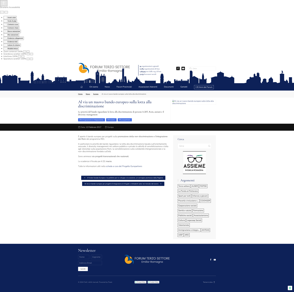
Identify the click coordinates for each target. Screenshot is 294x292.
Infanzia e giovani (200, 196)
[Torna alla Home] (104, 68)
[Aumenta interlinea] (22, 56)
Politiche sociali (185, 215)
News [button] (107, 86)
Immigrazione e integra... (189, 230)
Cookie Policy (154, 282)
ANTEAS (205, 230)
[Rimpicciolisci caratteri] (28, 54)
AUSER (195, 186)
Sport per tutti (184, 196)
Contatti (183, 86)
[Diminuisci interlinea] (19, 56)
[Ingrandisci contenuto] (28, 51)
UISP (180, 235)
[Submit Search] (209, 146)
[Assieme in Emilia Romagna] (194, 162)
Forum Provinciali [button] (124, 86)
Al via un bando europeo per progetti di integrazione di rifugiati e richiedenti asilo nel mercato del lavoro (121, 184)
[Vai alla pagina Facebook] (178, 68)
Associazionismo (201, 215)
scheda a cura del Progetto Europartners (124, 166)
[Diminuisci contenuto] (24, 51)
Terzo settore (184, 186)
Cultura (181, 220)
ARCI (187, 235)
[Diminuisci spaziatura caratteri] (28, 59)
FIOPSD (203, 186)
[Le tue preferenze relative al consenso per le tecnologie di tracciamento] (290, 288)
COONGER (205, 200)
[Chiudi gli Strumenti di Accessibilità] (6, 12)
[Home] (81, 86)
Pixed (110, 282)
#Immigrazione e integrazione (91, 120)
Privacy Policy (141, 282)
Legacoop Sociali (194, 220)
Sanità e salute (184, 210)
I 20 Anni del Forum (203, 87)
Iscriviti (83, 269)
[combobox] (202, 68)
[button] (194, 102)
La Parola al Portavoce (188, 191)
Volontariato (183, 225)
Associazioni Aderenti (148, 86)
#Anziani (111, 120)
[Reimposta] (2, 12)
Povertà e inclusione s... (188, 200)
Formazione (198, 210)
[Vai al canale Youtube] (183, 68)
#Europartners (124, 120)
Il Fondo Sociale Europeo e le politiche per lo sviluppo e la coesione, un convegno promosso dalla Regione (125, 178)
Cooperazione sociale (187, 205)
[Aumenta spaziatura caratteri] (31, 59)
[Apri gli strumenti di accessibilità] (3, 3)
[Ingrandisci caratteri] (31, 54)
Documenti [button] (169, 86)
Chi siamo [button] (93, 86)
